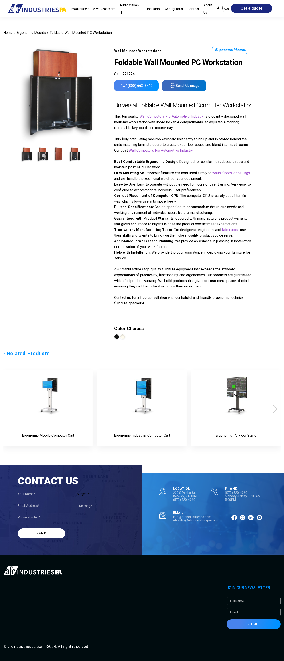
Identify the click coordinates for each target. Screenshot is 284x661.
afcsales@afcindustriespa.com (195, 520)
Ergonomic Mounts (31, 33)
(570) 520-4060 (184, 499)
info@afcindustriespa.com (192, 517)
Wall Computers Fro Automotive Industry (172, 116)
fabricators (230, 230)
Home (8, 33)
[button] (275, 409)
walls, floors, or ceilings (231, 173)
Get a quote (251, 8)
